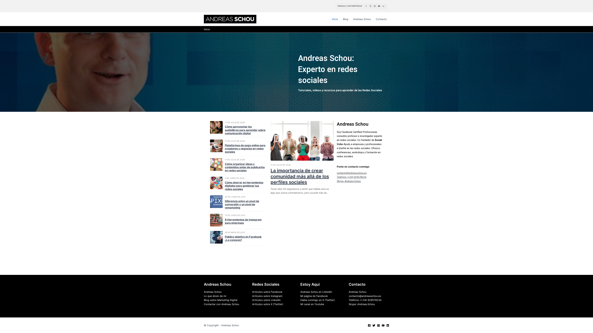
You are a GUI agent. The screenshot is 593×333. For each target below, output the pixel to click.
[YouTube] (383, 325)
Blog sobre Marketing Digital (220, 300)
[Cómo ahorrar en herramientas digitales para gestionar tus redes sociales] (216, 183)
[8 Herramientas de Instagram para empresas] (216, 220)
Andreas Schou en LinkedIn (316, 291)
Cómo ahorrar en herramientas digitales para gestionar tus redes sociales (244, 186)
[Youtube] (379, 6)
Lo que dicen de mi (215, 296)
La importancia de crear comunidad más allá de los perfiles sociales (300, 176)
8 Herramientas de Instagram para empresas (243, 221)
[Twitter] (373, 325)
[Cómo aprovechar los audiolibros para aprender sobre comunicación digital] (216, 127)
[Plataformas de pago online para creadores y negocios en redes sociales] (216, 146)
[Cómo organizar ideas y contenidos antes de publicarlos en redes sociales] (216, 164)
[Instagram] (374, 6)
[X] (370, 6)
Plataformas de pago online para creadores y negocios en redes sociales (245, 149)
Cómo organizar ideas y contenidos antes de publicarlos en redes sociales (245, 167)
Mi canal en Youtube (312, 304)
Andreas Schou (212, 291)
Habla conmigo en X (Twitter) (317, 300)
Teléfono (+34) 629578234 (349, 6)
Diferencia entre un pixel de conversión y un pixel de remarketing (242, 204)
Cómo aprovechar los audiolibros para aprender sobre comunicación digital (245, 130)
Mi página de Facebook (314, 296)
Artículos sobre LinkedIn (266, 300)
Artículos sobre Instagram (267, 296)
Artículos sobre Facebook (267, 291)
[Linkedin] (383, 6)
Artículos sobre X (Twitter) (267, 304)
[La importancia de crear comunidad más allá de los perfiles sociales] (302, 141)
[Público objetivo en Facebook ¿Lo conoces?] (216, 237)
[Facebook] (366, 6)
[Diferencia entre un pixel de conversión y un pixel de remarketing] (216, 201)
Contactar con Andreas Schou (221, 304)
